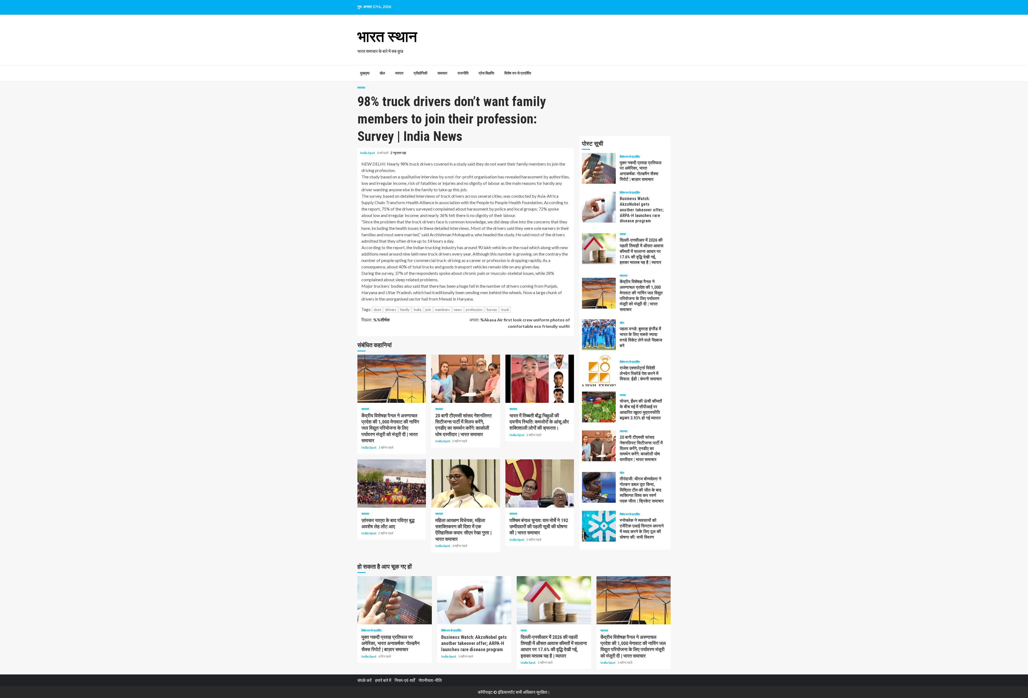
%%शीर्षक (375, 319)
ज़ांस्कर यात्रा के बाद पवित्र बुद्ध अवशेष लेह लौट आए (391, 483)
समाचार (442, 73)
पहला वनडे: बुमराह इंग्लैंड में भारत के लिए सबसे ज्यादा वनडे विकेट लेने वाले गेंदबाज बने (599, 334)
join (428, 309)
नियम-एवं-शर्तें (405, 680)
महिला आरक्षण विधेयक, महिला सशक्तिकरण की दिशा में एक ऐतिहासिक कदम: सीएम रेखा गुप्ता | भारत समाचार (465, 483)
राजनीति (463, 73)
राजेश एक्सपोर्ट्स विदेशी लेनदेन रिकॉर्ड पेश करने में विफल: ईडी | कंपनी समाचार (599, 370)
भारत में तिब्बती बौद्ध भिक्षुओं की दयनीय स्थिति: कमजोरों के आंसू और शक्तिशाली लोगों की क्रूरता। (539, 379)
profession (474, 309)
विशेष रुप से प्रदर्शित (517, 73)
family (405, 309)
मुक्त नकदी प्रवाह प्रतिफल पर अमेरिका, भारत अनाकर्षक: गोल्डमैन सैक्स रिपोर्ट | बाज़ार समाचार (599, 168)
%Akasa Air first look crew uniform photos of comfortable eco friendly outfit (519, 323)
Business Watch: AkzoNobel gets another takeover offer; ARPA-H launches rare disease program (599, 207)
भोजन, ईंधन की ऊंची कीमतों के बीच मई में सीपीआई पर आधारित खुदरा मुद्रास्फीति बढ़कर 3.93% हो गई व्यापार (599, 407)
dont (377, 309)
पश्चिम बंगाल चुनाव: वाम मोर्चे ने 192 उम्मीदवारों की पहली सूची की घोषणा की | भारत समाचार (539, 483)
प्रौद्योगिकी (420, 73)
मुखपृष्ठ (364, 73)
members (442, 309)
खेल (382, 73)
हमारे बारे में (383, 680)
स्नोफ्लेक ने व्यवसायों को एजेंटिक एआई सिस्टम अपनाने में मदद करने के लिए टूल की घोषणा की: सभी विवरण (599, 526)
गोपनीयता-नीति (430, 680)
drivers (390, 309)
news (458, 309)
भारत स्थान (387, 37)
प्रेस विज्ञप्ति (486, 73)
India (417, 309)
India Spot (368, 153)
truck (505, 309)
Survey (491, 309)
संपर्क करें (364, 680)
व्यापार (399, 73)
